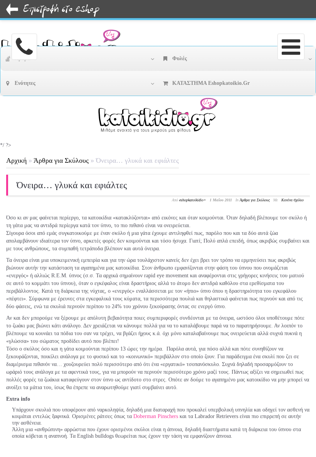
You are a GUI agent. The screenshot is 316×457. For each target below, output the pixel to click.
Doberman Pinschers (155, 416)
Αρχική (16, 160)
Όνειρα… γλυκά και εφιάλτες (72, 185)
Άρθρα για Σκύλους (61, 160)
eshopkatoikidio (191, 200)
